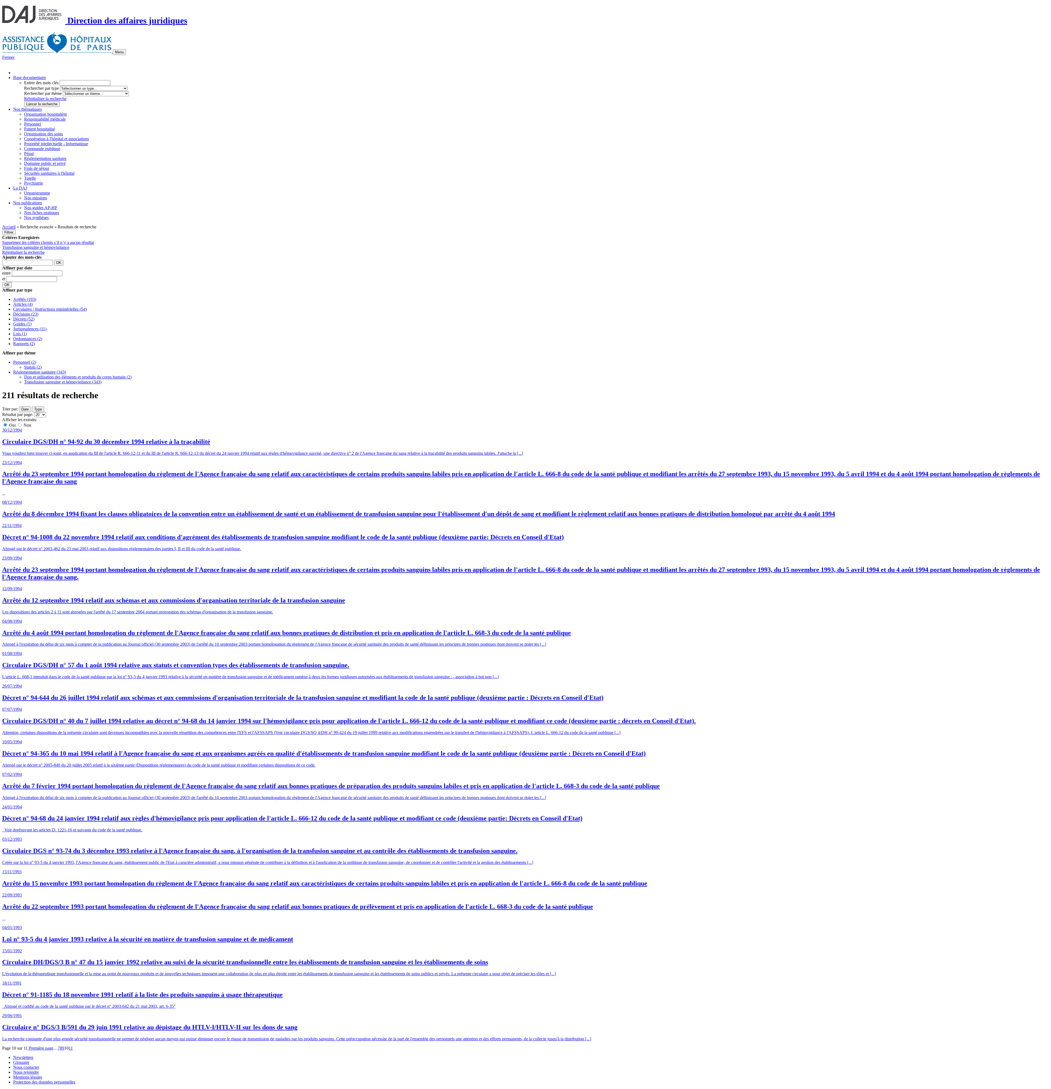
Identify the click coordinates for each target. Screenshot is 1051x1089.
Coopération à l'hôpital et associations (56, 138)
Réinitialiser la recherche (45, 98)
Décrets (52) (23, 319)
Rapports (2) (24, 343)
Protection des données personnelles (44, 1082)
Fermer (8, 57)
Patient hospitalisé (39, 129)
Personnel (32, 124)
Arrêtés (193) (24, 299)
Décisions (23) (25, 314)
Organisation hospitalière (45, 114)
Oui (12, 425)
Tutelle (30, 178)
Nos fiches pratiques (41, 212)
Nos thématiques (27, 109)
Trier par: (10, 409)
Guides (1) (22, 324)
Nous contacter (26, 1067)
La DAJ (20, 188)
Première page (40, 1048)
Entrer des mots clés (41, 82)
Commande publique (42, 148)
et (4, 278)
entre (7, 273)
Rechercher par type (41, 88)
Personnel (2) (24, 362)
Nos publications (27, 202)
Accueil (9, 227)
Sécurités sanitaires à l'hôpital (49, 173)
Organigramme (37, 193)
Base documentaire (29, 77)
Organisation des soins (43, 134)
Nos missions (35, 198)
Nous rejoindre (26, 1072)
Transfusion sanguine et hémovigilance (35, 247)
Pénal (29, 153)
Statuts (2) (33, 367)
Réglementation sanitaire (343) (39, 372)
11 (71, 1048)
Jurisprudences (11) (30, 329)
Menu (119, 52)
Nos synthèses (36, 217)
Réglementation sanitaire (45, 158)
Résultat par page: (17, 414)
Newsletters (23, 1057)
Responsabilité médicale (45, 119)
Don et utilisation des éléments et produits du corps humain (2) (78, 377)
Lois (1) (20, 333)
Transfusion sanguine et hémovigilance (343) (63, 382)
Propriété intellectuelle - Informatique (56, 143)
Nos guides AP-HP (40, 207)
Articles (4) (23, 304)
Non (26, 425)
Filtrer (8, 232)
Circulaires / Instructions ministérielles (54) (50, 309)
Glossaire (21, 1062)
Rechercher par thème (43, 93)
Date (25, 409)
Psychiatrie (33, 183)
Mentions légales (27, 1077)
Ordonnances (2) (27, 338)
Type (38, 409)
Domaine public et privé (45, 163)
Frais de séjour (36, 168)
